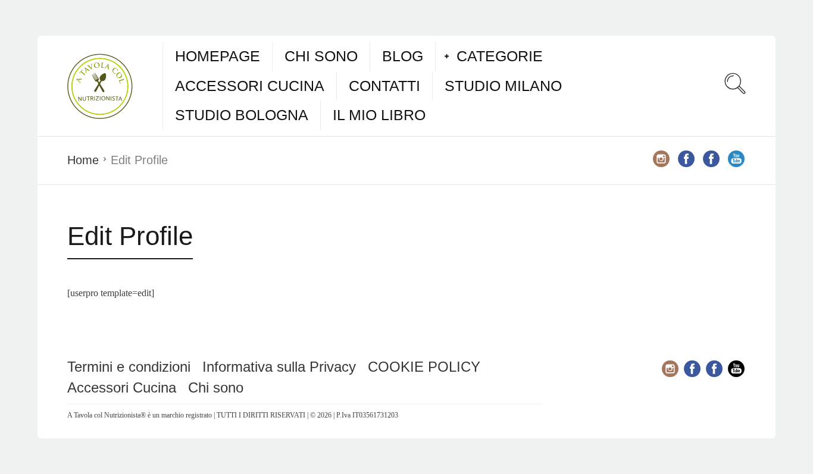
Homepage (217, 56)
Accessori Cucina (249, 85)
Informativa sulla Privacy (279, 367)
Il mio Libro (379, 114)
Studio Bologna (241, 114)
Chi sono (321, 56)
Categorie (499, 56)
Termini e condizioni (128, 367)
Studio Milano (503, 85)
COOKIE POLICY (424, 367)
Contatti (384, 85)
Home (83, 160)
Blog (402, 56)
